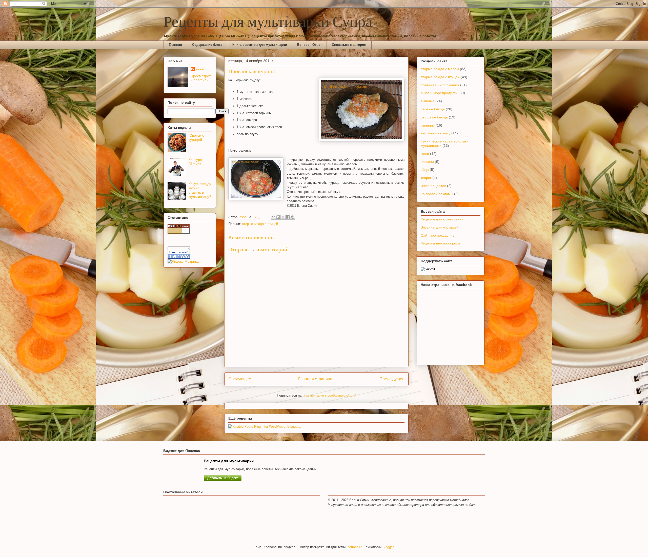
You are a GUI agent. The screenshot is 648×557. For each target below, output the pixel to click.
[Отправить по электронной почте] (273, 217)
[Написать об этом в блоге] (278, 217)
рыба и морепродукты (439, 93)
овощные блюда (434, 117)
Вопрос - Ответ (309, 45)
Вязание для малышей (440, 227)
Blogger (387, 547)
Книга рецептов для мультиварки (259, 45)
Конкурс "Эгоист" (195, 162)
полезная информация (440, 85)
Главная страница (315, 379)
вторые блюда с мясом (440, 69)
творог (426, 178)
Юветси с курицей (196, 137)
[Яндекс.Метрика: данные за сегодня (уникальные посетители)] (183, 261)
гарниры (428, 125)
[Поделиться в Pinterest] (292, 217)
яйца (425, 170)
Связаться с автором (349, 45)
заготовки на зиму (435, 133)
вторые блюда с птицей (260, 224)
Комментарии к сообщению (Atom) (329, 395)
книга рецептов (433, 186)
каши (425, 154)
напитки (427, 162)
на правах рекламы (437, 194)
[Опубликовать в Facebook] (287, 217)
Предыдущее (391, 379)
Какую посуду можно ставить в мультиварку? (200, 190)
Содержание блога (207, 45)
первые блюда (433, 109)
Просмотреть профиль (201, 78)
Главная (175, 45)
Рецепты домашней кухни (442, 219)
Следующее (239, 379)
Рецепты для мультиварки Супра (268, 22)
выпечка (427, 101)
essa (200, 69)
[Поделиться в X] (283, 217)
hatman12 (355, 547)
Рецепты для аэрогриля (440, 243)
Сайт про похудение (438, 235)
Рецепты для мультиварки (229, 461)
